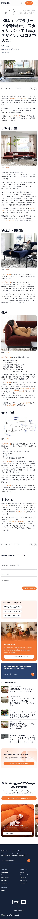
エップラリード (15, 116)
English (3, 890)
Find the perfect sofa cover (18, 798)
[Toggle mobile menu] (35, 3)
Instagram (23, 872)
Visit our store (5, 883)
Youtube (22, 883)
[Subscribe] (32, 674)
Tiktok (22, 877)
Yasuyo (6, 46)
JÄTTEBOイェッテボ (19, 391)
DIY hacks (4, 875)
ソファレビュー (14, 12)
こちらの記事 (25, 403)
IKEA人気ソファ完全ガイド (17, 521)
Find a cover (9, 833)
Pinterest (22, 880)
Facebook (23, 875)
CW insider (4, 880)
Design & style (5, 877)
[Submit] (28, 860)
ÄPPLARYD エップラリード (17, 98)
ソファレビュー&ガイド (7, 12)
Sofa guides (4, 872)
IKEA (7, 167)
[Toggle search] (21, 3)
